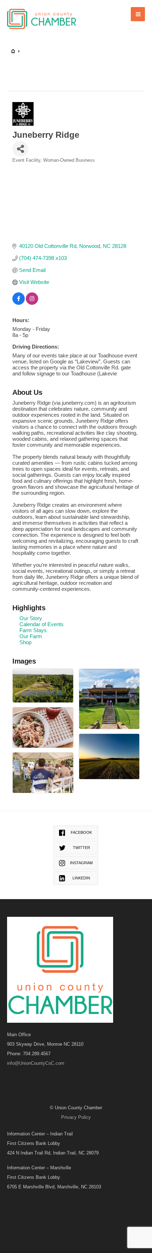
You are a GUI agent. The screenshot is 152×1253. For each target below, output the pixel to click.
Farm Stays (33, 630)
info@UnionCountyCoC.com (35, 1063)
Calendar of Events (41, 624)
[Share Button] (20, 149)
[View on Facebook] (18, 303)
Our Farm (30, 636)
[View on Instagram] (32, 303)
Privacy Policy (76, 1117)
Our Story (30, 618)
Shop (25, 642)
